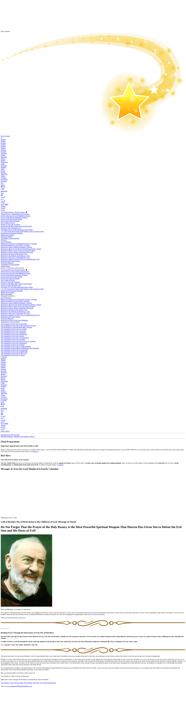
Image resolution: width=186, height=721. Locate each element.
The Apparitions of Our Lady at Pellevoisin (14, 334)
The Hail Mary (28, 683)
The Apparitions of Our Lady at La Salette (14, 329)
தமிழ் (2, 402)
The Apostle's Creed (7, 683)
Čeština (3, 141)
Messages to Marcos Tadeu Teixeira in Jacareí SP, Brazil (18, 250)
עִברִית (3, 202)
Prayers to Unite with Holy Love (11, 228)
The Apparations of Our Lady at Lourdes (13, 331)
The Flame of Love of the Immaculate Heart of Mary (17, 230)
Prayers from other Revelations (10, 221)
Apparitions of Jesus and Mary (10, 238)
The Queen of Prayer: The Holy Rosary (14, 212)
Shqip (2, 169)
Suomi (3, 171)
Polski (3, 164)
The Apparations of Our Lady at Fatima (13, 339)
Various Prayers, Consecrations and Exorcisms (15, 214)
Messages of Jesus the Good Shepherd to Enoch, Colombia (19, 243)
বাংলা (2, 183)
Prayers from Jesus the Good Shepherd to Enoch (15, 216)
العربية (3, 197)
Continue (60, 465)
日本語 (3, 206)
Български (4, 179)
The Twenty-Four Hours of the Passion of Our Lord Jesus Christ (22, 231)
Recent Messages (6, 242)
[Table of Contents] (15, 501)
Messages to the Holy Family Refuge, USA (14, 254)
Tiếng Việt (4, 174)
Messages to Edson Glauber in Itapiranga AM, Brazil (17, 252)
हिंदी (2, 195)
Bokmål (3, 139)
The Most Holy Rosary (49, 683)
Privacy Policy (5, 431)
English (3, 145)
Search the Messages (7, 263)
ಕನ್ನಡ (2, 189)
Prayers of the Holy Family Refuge (11, 219)
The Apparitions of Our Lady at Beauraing (14, 343)
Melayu (3, 160)
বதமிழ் (3, 185)
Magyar (3, 159)
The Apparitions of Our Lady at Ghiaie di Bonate (16, 346)
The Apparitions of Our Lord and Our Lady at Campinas (18, 341)
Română (3, 167)
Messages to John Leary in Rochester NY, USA (15, 257)
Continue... (34, 451)
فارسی (3, 201)
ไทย (2, 193)
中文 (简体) (4, 204)
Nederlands (4, 162)
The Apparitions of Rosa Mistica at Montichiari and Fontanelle (20, 348)
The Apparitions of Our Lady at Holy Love (14, 353)
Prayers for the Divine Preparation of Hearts (14, 217)
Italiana (3, 155)
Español (3, 146)
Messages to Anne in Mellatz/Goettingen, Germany (16, 247)
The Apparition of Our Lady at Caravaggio (14, 324)
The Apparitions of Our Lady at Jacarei (13, 355)
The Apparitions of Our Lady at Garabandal (14, 350)
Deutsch (3, 143)
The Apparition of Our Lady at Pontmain (13, 332)
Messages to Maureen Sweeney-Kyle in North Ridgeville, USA (20, 259)
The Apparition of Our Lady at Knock (12, 336)
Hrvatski (3, 152)
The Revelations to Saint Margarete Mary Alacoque (16, 327)
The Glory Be (37, 683)
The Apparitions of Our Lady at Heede (13, 345)
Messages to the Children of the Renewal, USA (15, 256)
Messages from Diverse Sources (10, 261)
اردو (2, 199)
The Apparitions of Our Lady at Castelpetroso (15, 338)
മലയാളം (4, 191)
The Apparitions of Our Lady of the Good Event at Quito (18, 325)
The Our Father (18, 683)
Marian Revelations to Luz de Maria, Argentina (15, 245)
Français (3, 150)
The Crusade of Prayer (8, 223)
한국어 (3, 208)
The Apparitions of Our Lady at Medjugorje (14, 352)
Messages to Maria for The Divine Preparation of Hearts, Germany (21, 249)
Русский (3, 181)
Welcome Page (5, 266)
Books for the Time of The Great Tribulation (14, 320)
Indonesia (4, 153)
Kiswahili (4, 157)
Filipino (3, 148)
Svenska (3, 172)
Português (4, 165)
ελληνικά (3, 178)
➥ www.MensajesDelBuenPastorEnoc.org (19, 686)
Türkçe (3, 176)
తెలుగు (3, 186)
